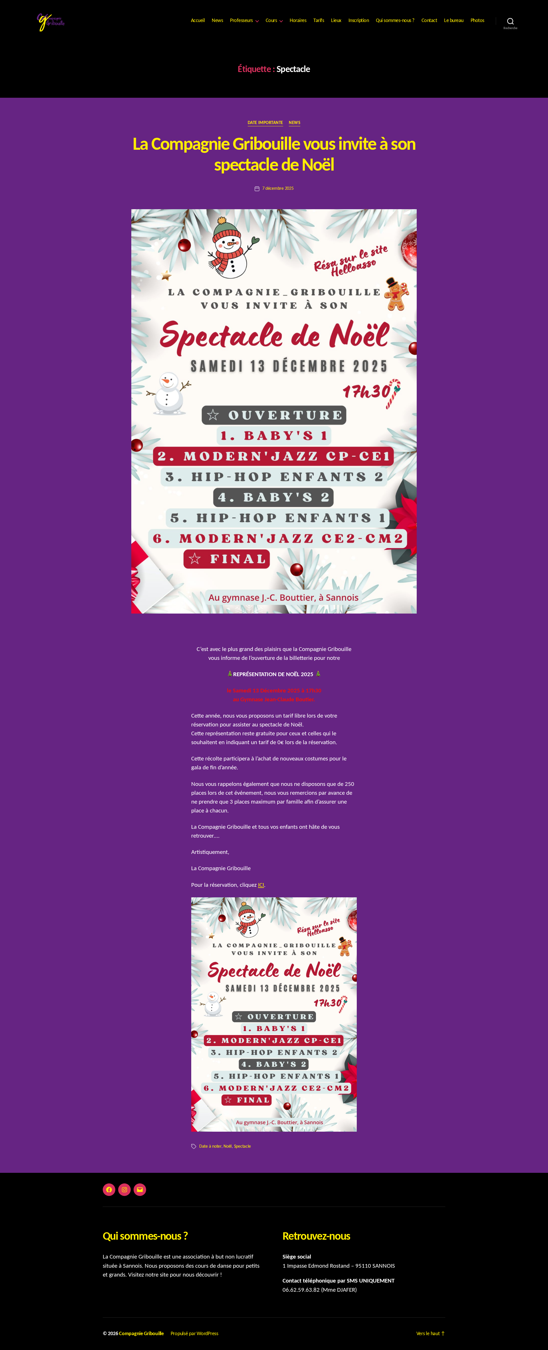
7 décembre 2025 (278, 188)
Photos (477, 20)
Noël (227, 1146)
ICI (261, 885)
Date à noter (210, 1146)
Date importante (265, 123)
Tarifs (318, 20)
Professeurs (241, 20)
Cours (271, 20)
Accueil (198, 20)
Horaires (298, 20)
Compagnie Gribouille (141, 1334)
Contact (429, 20)
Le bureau (454, 20)
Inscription (358, 20)
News (217, 20)
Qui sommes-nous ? (395, 20)
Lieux (336, 20)
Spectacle (242, 1146)
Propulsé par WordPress (194, 1334)
